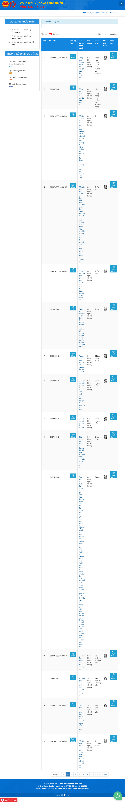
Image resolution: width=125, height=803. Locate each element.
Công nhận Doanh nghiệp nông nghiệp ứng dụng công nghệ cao (81, 68)
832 (10, 73)
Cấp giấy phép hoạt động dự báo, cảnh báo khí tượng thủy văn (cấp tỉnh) (82, 718)
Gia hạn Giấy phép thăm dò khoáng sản (82, 662)
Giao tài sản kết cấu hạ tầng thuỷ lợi (82, 423)
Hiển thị (100, 34)
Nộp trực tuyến (113, 55)
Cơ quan (113, 13)
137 (10, 66)
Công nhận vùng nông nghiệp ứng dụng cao (81, 97)
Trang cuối (103, 774)
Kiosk (104, 13)
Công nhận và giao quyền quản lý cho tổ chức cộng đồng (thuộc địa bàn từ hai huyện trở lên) (82, 285)
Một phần (73, 88)
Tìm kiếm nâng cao (51, 21)
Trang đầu (56, 774)
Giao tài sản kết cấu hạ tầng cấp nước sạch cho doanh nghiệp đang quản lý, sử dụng (82, 394)
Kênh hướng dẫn (92, 13)
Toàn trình (73, 56)
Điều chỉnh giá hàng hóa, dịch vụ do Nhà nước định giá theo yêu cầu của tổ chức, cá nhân (82, 452)
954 (10, 79)
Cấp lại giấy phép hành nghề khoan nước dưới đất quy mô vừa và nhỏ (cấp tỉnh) (81, 754)
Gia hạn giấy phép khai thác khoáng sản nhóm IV (82, 687)
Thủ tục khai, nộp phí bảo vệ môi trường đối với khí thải (81, 363)
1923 (11, 86)
